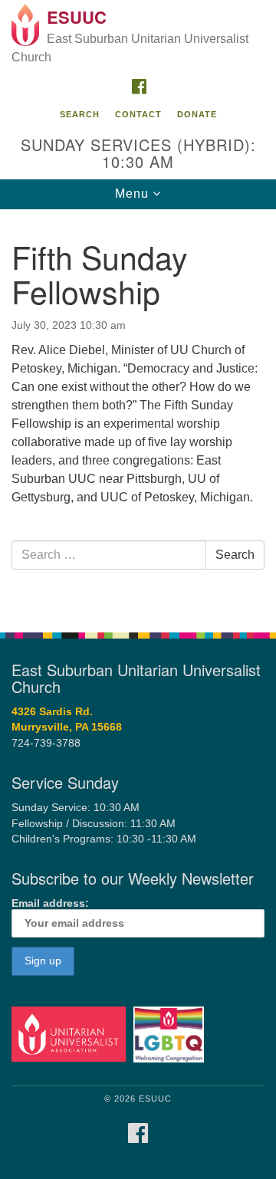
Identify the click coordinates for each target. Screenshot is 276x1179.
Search (80, 114)
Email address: (50, 903)
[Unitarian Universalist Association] (71, 1033)
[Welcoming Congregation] (171, 1033)
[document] (138, 412)
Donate (197, 114)
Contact (138, 114)
